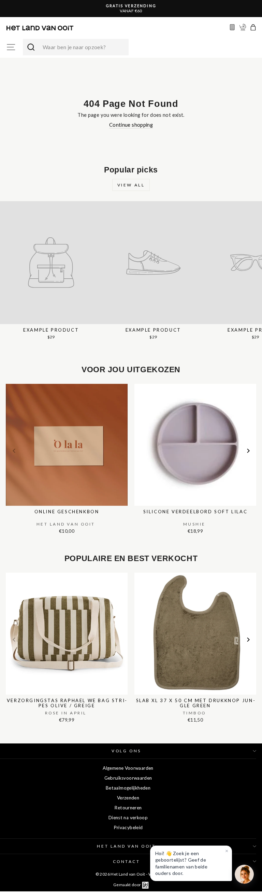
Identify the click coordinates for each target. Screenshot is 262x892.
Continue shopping (131, 125)
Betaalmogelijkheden (128, 788)
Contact (126, 861)
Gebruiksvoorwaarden (128, 778)
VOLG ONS (126, 750)
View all (131, 184)
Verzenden (128, 797)
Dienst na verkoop (128, 817)
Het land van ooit (126, 846)
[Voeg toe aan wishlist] (8, 382)
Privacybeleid (128, 827)
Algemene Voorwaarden (128, 768)
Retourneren (128, 807)
